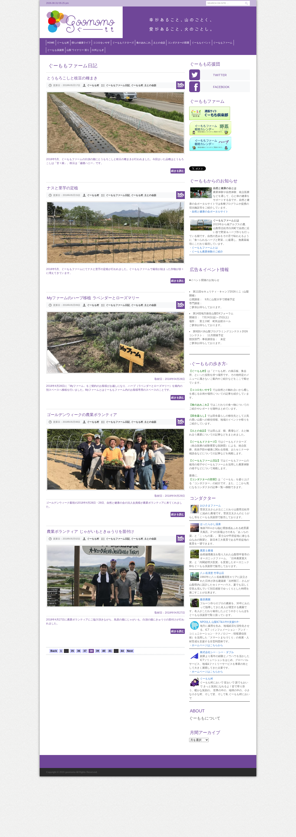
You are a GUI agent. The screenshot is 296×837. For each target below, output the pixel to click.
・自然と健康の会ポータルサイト (208, 211)
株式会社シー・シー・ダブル (217, 652)
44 (122, 650)
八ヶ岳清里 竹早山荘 (212, 573)
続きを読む (177, 170)
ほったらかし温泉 (210, 524)
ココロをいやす (101, 42)
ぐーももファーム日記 (118, 85)
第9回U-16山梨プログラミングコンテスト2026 (220, 331)
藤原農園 (205, 599)
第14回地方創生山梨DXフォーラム (213, 313)
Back (53, 650)
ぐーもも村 (63, 42)
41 (110, 650)
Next (130, 650)
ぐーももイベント (201, 42)
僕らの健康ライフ (81, 42)
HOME (50, 42)
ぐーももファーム (222, 42)
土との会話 (159, 42)
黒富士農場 (206, 550)
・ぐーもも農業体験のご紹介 (206, 251)
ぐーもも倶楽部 (55, 50)
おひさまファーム (210, 505)
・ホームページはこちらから (206, 645)
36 (78, 650)
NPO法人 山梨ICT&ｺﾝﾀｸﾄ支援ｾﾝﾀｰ (219, 621)
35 (72, 650)
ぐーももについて (204, 718)
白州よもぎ (98, 50)
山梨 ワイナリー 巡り (78, 50)
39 (97, 650)
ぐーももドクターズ (123, 42)
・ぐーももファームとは (203, 247)
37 (84, 650)
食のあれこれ (143, 42)
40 (103, 650)
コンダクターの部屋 (178, 42)
